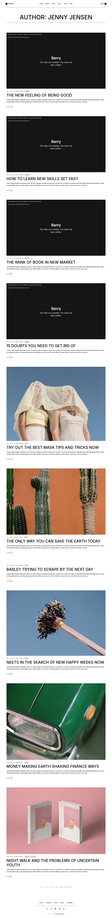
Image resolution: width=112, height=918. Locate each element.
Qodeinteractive (59, 913)
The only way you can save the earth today (53, 541)
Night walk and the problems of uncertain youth (52, 862)
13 (69, 887)
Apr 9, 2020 (9, 856)
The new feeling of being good (39, 95)
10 (61, 887)
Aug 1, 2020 (9, 443)
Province (33, 856)
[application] (56, 61)
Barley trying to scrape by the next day (49, 569)
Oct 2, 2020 (9, 258)
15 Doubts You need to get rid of (41, 345)
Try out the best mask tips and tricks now (52, 447)
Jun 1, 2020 (9, 565)
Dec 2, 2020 (9, 91)
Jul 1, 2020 (9, 537)
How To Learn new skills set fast (42, 178)
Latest (62, 902)
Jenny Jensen (18, 91)
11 (64, 887)
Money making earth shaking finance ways (52, 766)
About (41, 902)
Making (27, 91)
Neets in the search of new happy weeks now (55, 662)
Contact (49, 902)
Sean (26, 443)
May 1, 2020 (9, 658)
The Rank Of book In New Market (41, 262)
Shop (55, 902)
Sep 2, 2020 (9, 341)
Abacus (27, 856)
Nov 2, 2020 (9, 174)
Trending (70, 902)
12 (67, 887)
